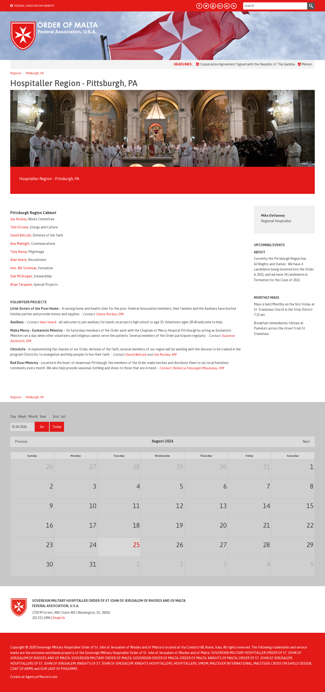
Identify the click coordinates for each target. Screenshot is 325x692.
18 (136, 525)
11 (136, 506)
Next (306, 441)
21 (266, 525)
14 (266, 506)
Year (43, 416)
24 (92, 545)
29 (179, 467)
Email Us (59, 618)
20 (223, 525)
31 (266, 467)
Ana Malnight (20, 243)
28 (136, 467)
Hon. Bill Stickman (23, 268)
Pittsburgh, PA (35, 73)
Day (13, 416)
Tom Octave (19, 227)
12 (179, 506)
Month (33, 416)
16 (49, 525)
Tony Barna (18, 252)
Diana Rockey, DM (109, 314)
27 (92, 467)
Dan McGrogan (21, 276)
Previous (21, 441)
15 (310, 506)
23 (49, 545)
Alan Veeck (18, 260)
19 (179, 525)
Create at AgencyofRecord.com (33, 677)
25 (136, 545)
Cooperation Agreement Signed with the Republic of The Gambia (231, 64)
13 (223, 506)
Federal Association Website (34, 5)
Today (57, 427)
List (63, 416)
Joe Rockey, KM (164, 354)
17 (92, 525)
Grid (56, 416)
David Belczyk (20, 235)
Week (22, 416)
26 (49, 467)
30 (223, 467)
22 (310, 525)
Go (42, 427)
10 (92, 506)
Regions (15, 73)
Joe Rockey (18, 219)
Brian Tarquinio (21, 284)
